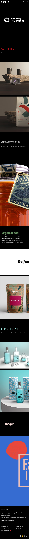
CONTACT (4, 527)
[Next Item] (26, 97)
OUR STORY (4, 510)
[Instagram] (18, 528)
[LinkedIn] (20, 528)
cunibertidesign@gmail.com (7, 528)
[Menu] (27, 1)
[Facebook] (16, 528)
